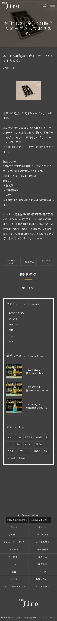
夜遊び (37, 451)
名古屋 (39, 437)
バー (9, 444)
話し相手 (11, 458)
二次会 (18, 444)
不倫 (46, 451)
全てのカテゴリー (17, 313)
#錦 (23, 288)
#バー (32, 288)
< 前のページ (11, 262)
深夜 (11, 330)
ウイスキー (14, 318)
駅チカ (39, 444)
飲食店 (22, 458)
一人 (11, 335)
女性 (11, 341)
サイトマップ (43, 586)
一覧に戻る (28, 261)
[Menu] (52, 5)
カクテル (13, 324)
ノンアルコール (14, 437)
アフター (28, 444)
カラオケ (11, 451)
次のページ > (46, 262)
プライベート (24, 451)
